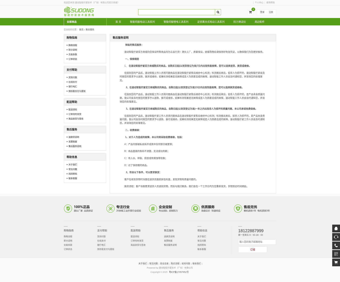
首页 (81, 29)
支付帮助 (102, 230)
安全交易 (164, 263)
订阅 (252, 249)
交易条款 (73, 54)
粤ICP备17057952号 (179, 272)
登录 (262, 12)
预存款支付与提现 (77, 91)
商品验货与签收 (76, 119)
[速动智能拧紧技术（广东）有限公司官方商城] (90, 12)
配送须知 (73, 109)
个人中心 (259, 2)
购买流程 (175, 263)
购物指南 (69, 230)
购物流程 (73, 45)
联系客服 (73, 178)
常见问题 (73, 169)
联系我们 (196, 263)
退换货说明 (74, 137)
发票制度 (73, 142)
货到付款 (73, 77)
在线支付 (73, 82)
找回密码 (73, 174)
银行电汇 (73, 86)
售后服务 (90, 29)
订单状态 (73, 59)
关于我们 (73, 165)
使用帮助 (270, 2)
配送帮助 (136, 230)
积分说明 (73, 50)
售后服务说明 (75, 146)
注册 (271, 12)
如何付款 (186, 263)
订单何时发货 (75, 114)
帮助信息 (202, 230)
